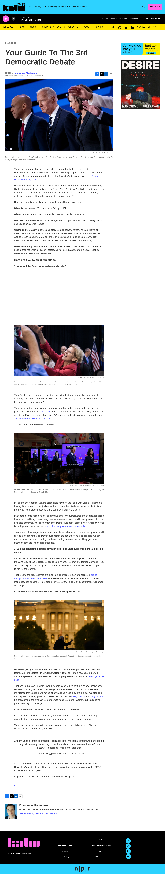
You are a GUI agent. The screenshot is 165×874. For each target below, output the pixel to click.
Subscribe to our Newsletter (103, 845)
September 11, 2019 (73, 753)
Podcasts (72, 27)
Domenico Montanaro (26, 73)
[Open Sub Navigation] (15, 27)
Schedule (8, 27)
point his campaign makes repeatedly (66, 526)
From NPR (10, 43)
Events (61, 27)
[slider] (17, 18)
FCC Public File (98, 840)
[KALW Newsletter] (140, 49)
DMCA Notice (97, 857)
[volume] (13, 19)
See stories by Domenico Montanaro (38, 813)
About (87, 27)
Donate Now (63, 851)
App (155, 27)
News (22, 27)
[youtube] (126, 27)
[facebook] (113, 27)
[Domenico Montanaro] (11, 811)
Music (33, 27)
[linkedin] (132, 27)
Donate (156, 6)
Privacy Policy (63, 857)
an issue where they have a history (32, 418)
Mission (61, 840)
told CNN (46, 411)
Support (101, 27)
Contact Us (96, 851)
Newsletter (144, 27)
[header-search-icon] (143, 7)
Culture (46, 27)
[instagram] (120, 27)
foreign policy (78, 696)
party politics (96, 696)
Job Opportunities (65, 845)
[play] (6, 18)
